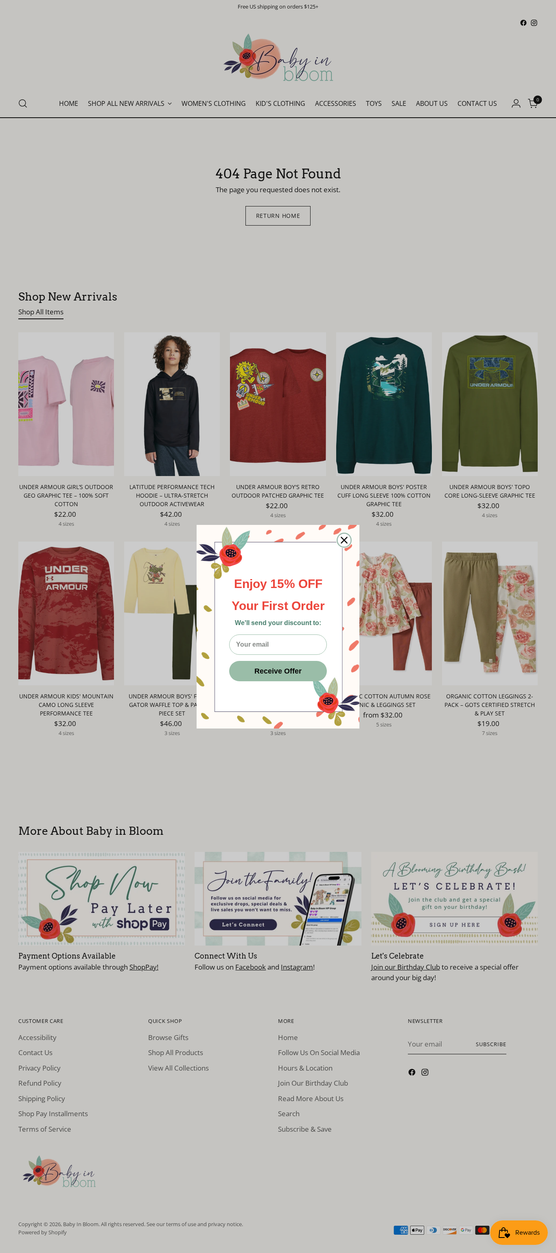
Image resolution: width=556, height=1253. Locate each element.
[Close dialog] (344, 540)
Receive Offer (278, 671)
